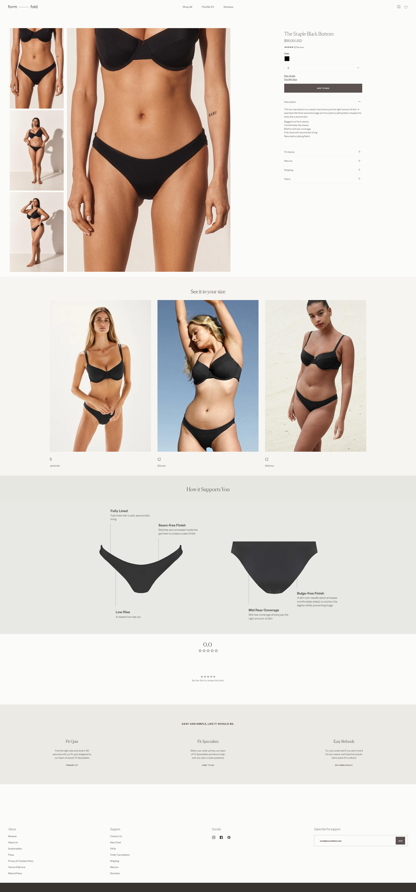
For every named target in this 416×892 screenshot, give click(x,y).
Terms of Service (16, 867)
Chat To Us (208, 765)
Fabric (287, 178)
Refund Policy (15, 873)
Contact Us (116, 836)
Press (11, 854)
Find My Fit (72, 765)
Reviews (12, 836)
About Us (13, 842)
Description (290, 101)
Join (400, 840)
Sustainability (15, 848)
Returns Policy (344, 765)
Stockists (115, 873)
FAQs (113, 848)
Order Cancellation (120, 854)
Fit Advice (289, 151)
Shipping (288, 169)
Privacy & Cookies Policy (20, 860)
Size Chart (115, 842)
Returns (288, 160)
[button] (287, 59)
